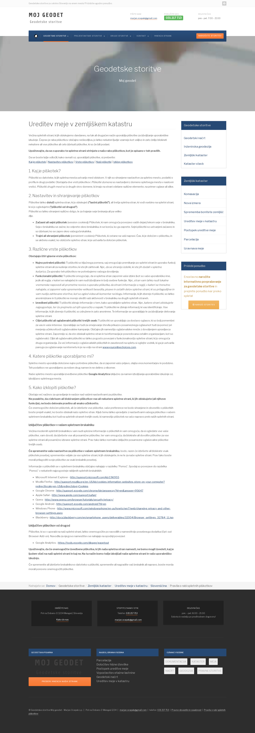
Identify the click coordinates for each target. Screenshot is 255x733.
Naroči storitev (205, 305)
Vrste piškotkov (84, 162)
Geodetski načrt (194, 138)
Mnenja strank (163, 36)
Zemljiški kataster (196, 155)
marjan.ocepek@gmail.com (143, 18)
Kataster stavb (194, 163)
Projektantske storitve (88, 36)
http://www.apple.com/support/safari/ (74, 495)
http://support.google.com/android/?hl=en (81, 504)
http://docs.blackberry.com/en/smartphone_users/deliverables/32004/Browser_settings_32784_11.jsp (111, 517)
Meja (213, 661)
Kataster (198, 661)
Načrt (169, 670)
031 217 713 (132, 613)
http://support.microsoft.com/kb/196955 (94, 477)
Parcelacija (191, 239)
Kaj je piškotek (37, 162)
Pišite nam (135, 14)
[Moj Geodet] (46, 18)
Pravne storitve (209, 670)
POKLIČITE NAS (171, 14)
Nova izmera (192, 203)
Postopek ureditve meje (200, 230)
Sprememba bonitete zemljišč (204, 212)
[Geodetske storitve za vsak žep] (60, 666)
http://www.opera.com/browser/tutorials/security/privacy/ (79, 499)
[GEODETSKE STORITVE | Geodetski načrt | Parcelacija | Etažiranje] (36, 36)
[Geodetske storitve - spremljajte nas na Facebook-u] (224, 3)
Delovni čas (204, 14)
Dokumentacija (175, 661)
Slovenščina (159, 586)
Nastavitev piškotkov (60, 162)
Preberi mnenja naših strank (60, 681)
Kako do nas (62, 619)
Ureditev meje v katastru (200, 221)
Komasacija (191, 194)
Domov (51, 586)
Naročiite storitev (210, 36)
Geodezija (186, 670)
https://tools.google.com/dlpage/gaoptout (83, 542)
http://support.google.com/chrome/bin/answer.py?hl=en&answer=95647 (99, 490)
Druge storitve (119, 36)
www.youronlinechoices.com (119, 347)
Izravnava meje (194, 248)
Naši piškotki (103, 162)
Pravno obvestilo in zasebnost (186, 710)
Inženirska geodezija (197, 146)
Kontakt (142, 36)
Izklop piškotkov (123, 162)
